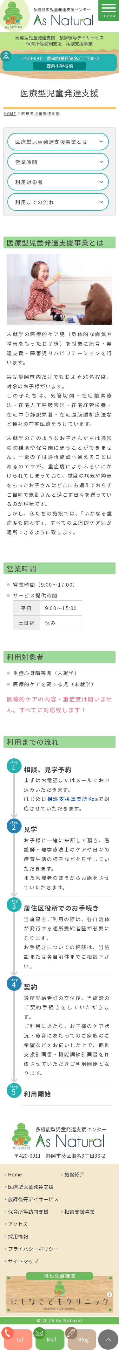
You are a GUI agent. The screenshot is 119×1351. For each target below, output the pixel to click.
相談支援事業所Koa (72, 798)
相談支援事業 (79, 1211)
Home (15, 1174)
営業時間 (26, 161)
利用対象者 (29, 181)
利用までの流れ (34, 201)
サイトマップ (23, 1261)
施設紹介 (74, 1174)
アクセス (18, 1223)
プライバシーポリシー (33, 1248)
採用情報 (18, 1236)
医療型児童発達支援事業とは (51, 141)
